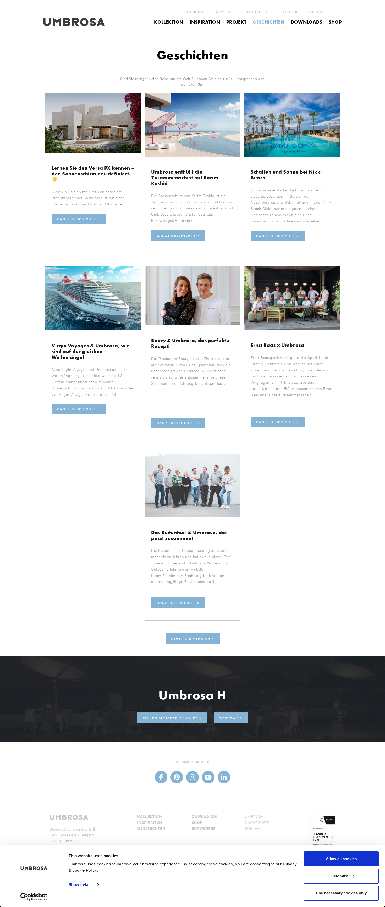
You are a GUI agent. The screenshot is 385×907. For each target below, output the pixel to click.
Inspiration (205, 22)
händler (289, 12)
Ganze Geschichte (76, 218)
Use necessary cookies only (341, 893)
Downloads (306, 22)
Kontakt (315, 12)
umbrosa (195, 12)
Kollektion (168, 22)
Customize (338, 876)
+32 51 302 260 (63, 840)
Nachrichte (258, 12)
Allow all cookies (341, 858)
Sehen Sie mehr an (190, 638)
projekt (236, 22)
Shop (335, 22)
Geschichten (268, 22)
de (336, 12)
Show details (80, 884)
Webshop (228, 717)
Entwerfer (225, 12)
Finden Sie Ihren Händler (170, 717)
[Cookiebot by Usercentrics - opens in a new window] (34, 897)
